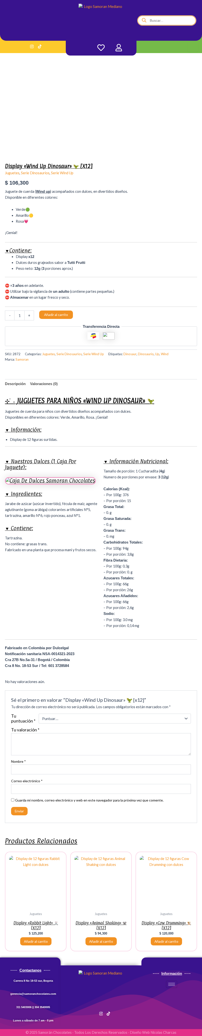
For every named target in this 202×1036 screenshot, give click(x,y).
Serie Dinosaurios (35, 173)
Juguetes (12, 173)
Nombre (18, 761)
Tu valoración (25, 729)
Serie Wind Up (62, 173)
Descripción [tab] (15, 384)
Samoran (22, 359)
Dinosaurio (146, 354)
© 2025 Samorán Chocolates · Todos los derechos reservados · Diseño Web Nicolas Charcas (101, 1032)
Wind (164, 354)
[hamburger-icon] (192, 46)
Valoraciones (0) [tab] (44, 384)
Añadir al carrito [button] (36, 941)
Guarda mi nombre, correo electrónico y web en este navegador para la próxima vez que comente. (89, 800)
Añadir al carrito (56, 315)
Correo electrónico (27, 781)
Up (157, 354)
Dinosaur (129, 354)
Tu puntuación (23, 718)
